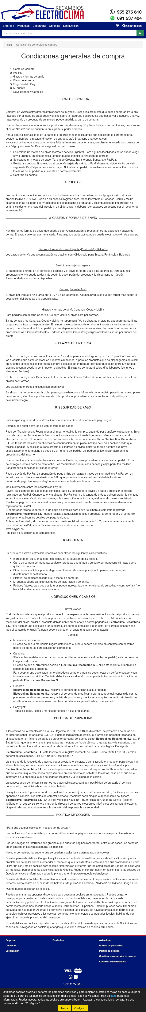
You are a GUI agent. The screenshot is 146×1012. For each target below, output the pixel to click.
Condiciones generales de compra (117, 956)
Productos (23, 25)
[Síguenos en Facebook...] (76, 977)
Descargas (39, 25)
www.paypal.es (15, 529)
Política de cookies (109, 950)
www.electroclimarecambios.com (43, 553)
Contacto (54, 25)
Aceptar (65, 1008)
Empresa (8, 25)
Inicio (9, 44)
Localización (71, 25)
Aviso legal (105, 940)
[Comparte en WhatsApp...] (70, 977)
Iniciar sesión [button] (133, 25)
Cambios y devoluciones (112, 961)
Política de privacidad (110, 945)
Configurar (79, 1008)
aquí (114, 995)
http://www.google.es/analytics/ (89, 873)
